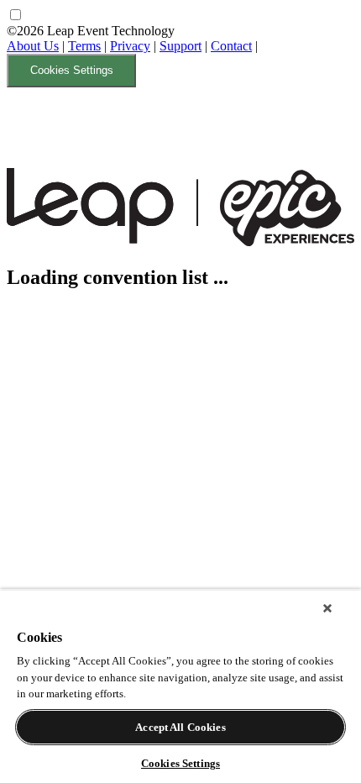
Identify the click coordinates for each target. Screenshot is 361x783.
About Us (33, 46)
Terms (84, 46)
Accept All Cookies (180, 727)
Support (180, 46)
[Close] (327, 608)
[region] (180, 686)
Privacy (130, 46)
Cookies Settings (71, 70)
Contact (231, 46)
